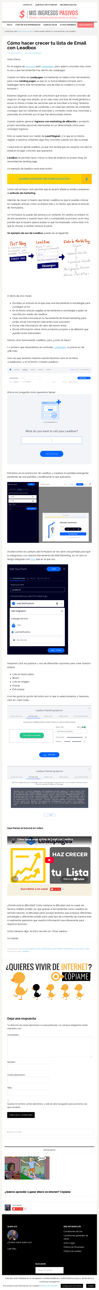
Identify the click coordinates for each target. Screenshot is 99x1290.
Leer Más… (12, 1249)
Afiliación (23, 949)
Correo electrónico (16, 1075)
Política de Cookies (48, 1286)
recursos (30, 66)
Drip (33, 559)
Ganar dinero (57, 949)
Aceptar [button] (91, 1286)
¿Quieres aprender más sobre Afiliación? (44, 179)
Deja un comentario (33, 53)
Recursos (80, 949)
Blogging (32, 949)
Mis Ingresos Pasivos (49, 11)
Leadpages (47, 66)
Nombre (11, 1062)
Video (87, 949)
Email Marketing (44, 949)
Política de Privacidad (74, 1247)
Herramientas (69, 949)
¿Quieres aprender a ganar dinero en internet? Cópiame (38, 1191)
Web (9, 1088)
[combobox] (49, 1132)
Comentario (13, 1035)
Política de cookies (72, 1251)
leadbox (25, 951)
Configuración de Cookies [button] (71, 1286)
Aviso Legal (69, 1243)
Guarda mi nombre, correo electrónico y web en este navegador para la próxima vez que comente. (47, 1105)
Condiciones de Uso (73, 1231)
